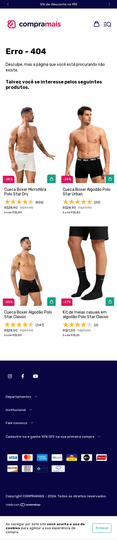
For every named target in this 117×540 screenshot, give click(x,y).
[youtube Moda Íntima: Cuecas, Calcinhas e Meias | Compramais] (35, 376)
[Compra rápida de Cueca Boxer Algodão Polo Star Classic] (51, 301)
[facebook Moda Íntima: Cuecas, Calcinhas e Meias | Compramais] (22, 376)
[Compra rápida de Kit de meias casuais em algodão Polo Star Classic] (110, 301)
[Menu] (107, 24)
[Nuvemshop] (23, 506)
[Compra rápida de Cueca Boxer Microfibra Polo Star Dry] (51, 179)
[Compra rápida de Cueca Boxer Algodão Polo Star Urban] (110, 179)
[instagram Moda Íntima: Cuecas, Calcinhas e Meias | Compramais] (10, 376)
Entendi (102, 528)
